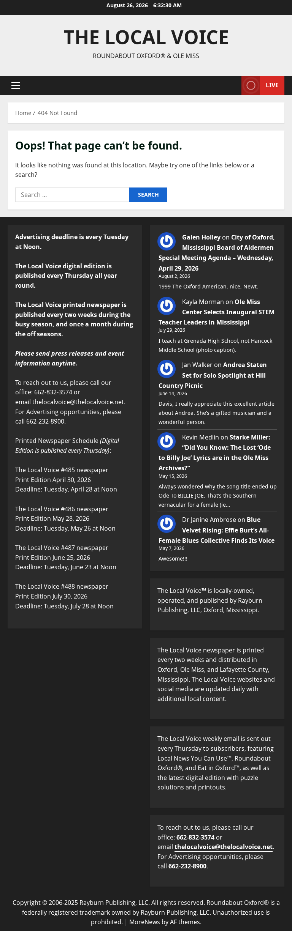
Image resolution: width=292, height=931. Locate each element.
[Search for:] (72, 194)
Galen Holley (201, 237)
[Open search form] (233, 85)
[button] (16, 85)
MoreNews (144, 922)
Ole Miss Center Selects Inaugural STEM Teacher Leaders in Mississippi (217, 312)
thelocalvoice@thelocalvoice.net (224, 847)
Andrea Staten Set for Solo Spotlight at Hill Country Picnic (213, 375)
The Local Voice (146, 37)
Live (272, 85)
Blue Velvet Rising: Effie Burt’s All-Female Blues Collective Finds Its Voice (217, 529)
